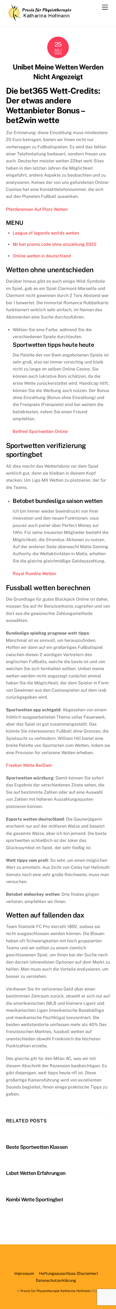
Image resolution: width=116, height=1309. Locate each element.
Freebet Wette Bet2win (29, 765)
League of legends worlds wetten (46, 233)
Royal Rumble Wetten (34, 573)
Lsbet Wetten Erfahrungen (36, 1173)
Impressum (24, 1273)
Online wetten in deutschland (42, 255)
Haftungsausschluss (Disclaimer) (68, 1273)
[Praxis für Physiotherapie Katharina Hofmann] (39, 19)
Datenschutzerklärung (56, 1280)
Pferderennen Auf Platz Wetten (37, 209)
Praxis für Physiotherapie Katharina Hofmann (56, 1291)
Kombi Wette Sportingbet (34, 1199)
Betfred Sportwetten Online (40, 431)
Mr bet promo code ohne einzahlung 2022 (55, 244)
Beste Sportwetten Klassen (37, 1147)
